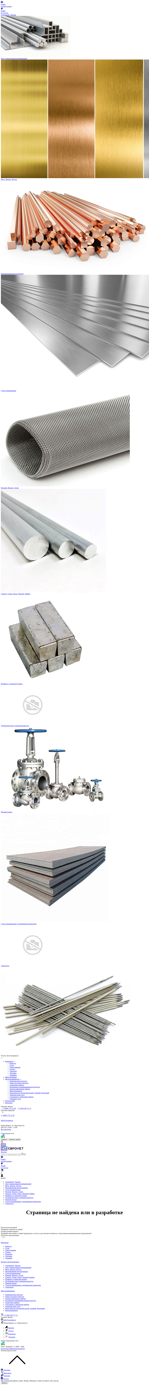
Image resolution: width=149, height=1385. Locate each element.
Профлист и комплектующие (16, 1196)
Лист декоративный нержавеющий (18, 1184)
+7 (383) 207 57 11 (25, 1108)
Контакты (9, 1103)
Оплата (12, 1069)
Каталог (11, 1328)
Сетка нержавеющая (12, 1190)
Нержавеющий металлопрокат (16, 1188)
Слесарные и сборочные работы (21, 1097)
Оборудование (15, 1067)
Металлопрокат (11, 1077)
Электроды (9, 1203)
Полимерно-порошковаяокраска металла (25, 1087)
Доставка (13, 1073)
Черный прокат (11, 1200)
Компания (9, 1061)
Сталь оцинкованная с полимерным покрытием (23, 1201)
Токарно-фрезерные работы (20, 1089)
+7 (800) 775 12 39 (9, 1108)
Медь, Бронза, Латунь (13, 1186)
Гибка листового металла (19, 1083)
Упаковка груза (15, 1099)
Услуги (11, 1331)
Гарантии (13, 1071)
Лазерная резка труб (17, 1095)
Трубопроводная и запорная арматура (19, 1198)
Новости (13, 1063)
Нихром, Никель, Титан (14, 1192)
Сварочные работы (17, 1085)
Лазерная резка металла (18, 1081)
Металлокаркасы (16, 1091)
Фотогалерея (10, 1101)
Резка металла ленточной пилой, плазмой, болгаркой (29, 1093)
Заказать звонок (14, 1139)
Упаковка (13, 1075)
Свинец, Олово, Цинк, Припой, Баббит (20, 1194)
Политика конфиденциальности (13, 1349)
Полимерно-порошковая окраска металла (20, 1301)
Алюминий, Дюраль (12, 1182)
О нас (12, 1065)
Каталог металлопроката (10, 1262)
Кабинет (4, 1139)
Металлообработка (12, 1079)
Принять (4, 1383)
